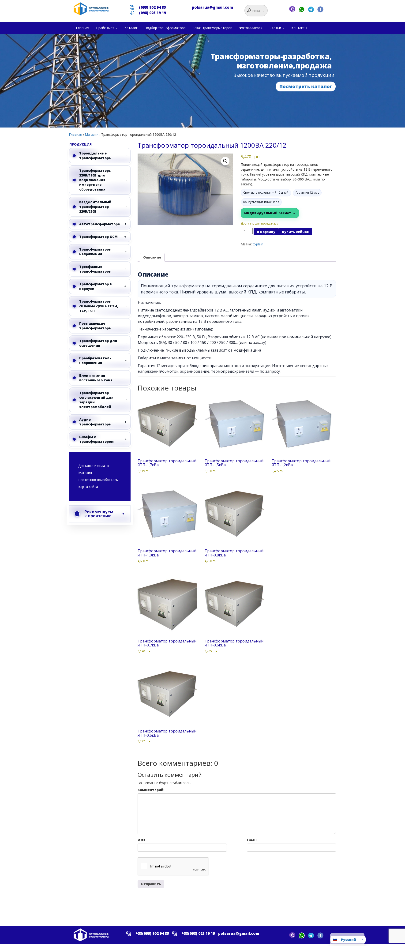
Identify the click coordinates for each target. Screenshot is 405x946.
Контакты (299, 28)
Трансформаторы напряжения (95, 251)
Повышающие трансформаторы (95, 325)
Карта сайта (88, 486)
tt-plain (258, 244)
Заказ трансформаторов (212, 28)
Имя (141, 840)
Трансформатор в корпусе (95, 286)
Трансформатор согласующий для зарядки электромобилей (96, 399)
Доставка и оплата (93, 465)
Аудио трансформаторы (95, 421)
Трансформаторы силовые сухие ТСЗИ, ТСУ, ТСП (98, 306)
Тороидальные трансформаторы (95, 155)
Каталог (131, 28)
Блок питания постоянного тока (95, 377)
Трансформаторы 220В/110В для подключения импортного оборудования (95, 179)
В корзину (266, 231)
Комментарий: (151, 790)
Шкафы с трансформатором (96, 439)
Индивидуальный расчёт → (270, 213)
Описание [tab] (152, 257)
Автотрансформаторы (99, 224)
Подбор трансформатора (165, 28)
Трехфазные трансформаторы (95, 269)
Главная (82, 28)
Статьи (276, 28)
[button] (225, 161)
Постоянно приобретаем (98, 479)
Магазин (91, 134)
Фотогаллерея (250, 28)
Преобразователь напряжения (95, 360)
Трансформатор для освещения (98, 343)
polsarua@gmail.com (212, 7)
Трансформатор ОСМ (98, 236)
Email (252, 840)
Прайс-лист (105, 28)
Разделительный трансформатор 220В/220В (95, 207)
